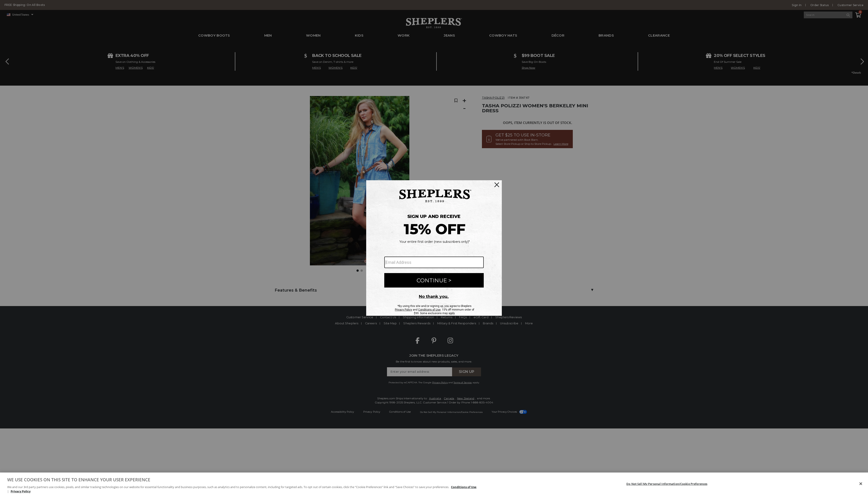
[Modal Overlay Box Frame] (434, 248)
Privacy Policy (21, 491)
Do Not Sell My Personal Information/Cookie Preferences (666, 484)
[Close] (861, 484)
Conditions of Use (463, 487)
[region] (434, 484)
